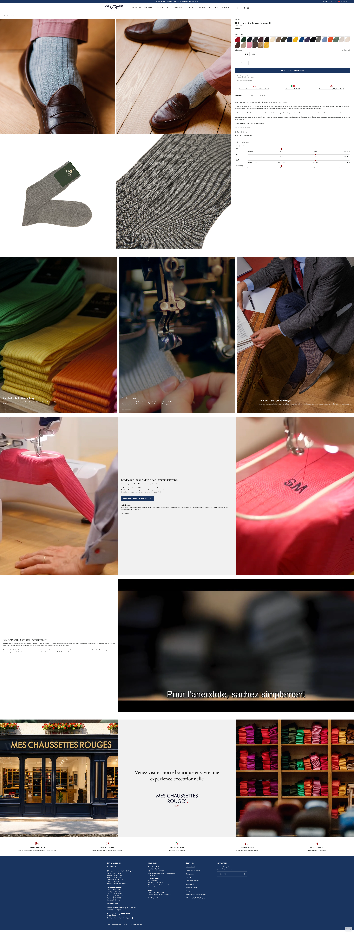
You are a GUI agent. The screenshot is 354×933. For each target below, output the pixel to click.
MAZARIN (237, 19)
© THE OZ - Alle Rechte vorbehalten (133, 924)
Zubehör (202, 8)
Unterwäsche (191, 8)
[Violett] (307, 39)
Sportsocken (178, 8)
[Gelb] (295, 39)
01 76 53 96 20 (152, 875)
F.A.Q (188, 891)
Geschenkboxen (213, 8)
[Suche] (237, 8)
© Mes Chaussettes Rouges (114, 924)
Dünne (21, 16)
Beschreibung (239, 96)
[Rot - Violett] (261, 39)
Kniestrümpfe (136, 8)
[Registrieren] (244, 874)
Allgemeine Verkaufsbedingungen (196, 898)
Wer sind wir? (190, 867)
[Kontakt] (241, 8)
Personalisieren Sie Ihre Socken (137, 498)
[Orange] (330, 39)
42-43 (246, 54)
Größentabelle (346, 50)
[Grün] (243, 39)
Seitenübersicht (190, 894)
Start (5, 16)
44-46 (254, 54)
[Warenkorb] (248, 8)
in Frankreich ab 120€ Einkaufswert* (254, 89)
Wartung (263, 96)
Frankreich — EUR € (328, 1)
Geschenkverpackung (331, 89)
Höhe (251, 96)
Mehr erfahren (125, 514)
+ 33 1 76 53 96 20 (165, 894)
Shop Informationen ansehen (244, 80)
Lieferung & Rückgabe (192, 881)
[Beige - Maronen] (278, 39)
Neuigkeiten (190, 874)
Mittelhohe (148, 8)
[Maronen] (266, 39)
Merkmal (16, 16)
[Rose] (249, 45)
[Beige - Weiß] (272, 39)
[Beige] (347, 39)
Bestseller (225, 8)
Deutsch (343, 1)
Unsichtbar (159, 8)
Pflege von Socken (191, 888)
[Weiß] (342, 39)
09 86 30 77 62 (152, 887)
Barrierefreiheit (201, 894)
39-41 (238, 54)
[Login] (244, 8)
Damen (168, 8)
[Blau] (249, 39)
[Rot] (237, 39)
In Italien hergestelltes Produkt (292, 89)
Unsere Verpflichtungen (193, 870)
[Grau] (255, 39)
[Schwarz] (313, 39)
